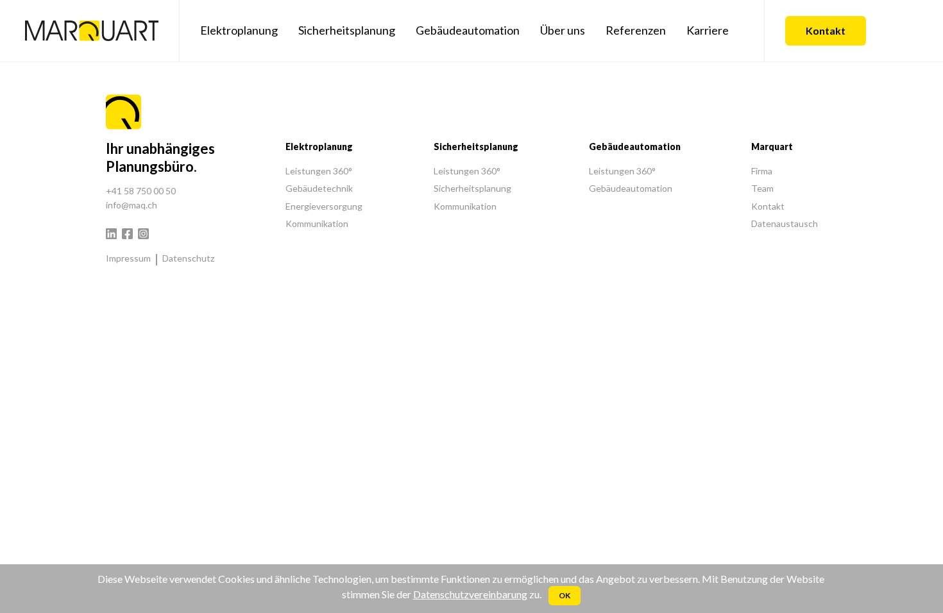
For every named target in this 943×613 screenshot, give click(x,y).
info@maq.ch (131, 204)
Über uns (562, 30)
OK (564, 595)
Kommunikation (316, 223)
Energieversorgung (323, 206)
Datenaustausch (784, 223)
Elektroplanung (239, 30)
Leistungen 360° (318, 170)
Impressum (128, 258)
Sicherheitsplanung (346, 30)
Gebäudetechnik (319, 188)
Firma (761, 170)
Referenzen (636, 30)
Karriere (707, 30)
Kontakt (825, 30)
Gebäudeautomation (468, 30)
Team (762, 188)
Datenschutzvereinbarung (470, 594)
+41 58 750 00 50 (141, 190)
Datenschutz (188, 258)
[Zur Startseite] (91, 31)
